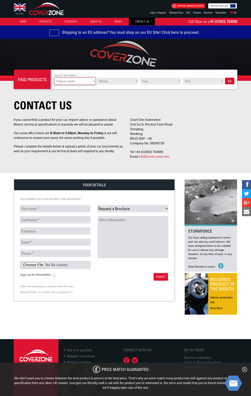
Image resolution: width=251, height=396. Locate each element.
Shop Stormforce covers (201, 266)
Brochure (208, 12)
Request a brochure (81, 356)
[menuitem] (23, 21)
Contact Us (142, 21)
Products (45, 21)
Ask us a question (79, 350)
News (118, 21)
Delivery (197, 12)
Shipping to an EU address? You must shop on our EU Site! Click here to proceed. (130, 32)
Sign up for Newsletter (35, 274)
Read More (216, 308)
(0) (234, 12)
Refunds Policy (176, 12)
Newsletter (221, 12)
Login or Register (158, 12)
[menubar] (85, 21)
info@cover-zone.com (154, 156)
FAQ (188, 12)
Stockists (71, 21)
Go (229, 81)
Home (23, 21)
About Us (96, 21)
